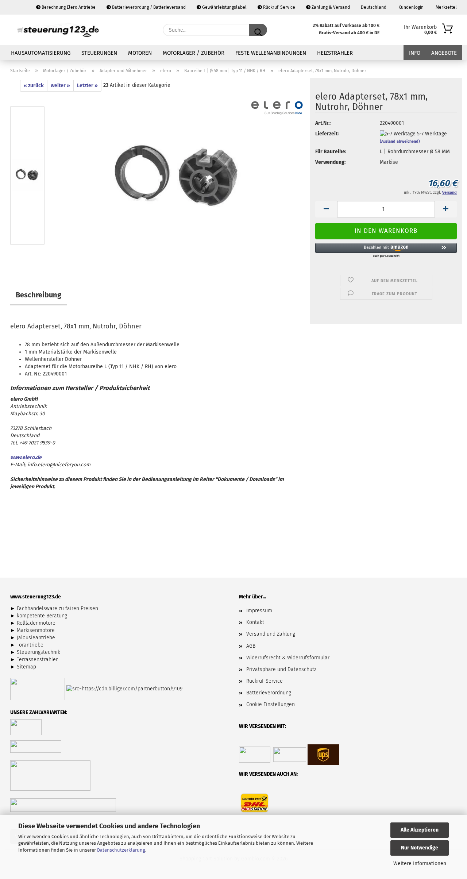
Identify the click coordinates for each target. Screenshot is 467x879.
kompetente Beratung (42, 616)
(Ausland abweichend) (400, 141)
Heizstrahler (335, 53)
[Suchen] (258, 30)
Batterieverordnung (268, 693)
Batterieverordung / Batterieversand (148, 7)
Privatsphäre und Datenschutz (281, 669)
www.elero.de (26, 457)
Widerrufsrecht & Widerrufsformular (287, 658)
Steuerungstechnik (38, 652)
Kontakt (255, 622)
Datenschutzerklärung (121, 850)
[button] (326, 209)
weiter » (60, 85)
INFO (414, 53)
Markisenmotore (36, 630)
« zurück (34, 85)
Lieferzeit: (327, 134)
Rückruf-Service (278, 7)
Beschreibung (38, 294)
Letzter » (87, 85)
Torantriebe (30, 645)
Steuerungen (99, 53)
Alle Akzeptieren (420, 830)
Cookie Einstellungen (270, 704)
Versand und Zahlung (270, 634)
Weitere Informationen (419, 863)
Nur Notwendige (419, 848)
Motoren (140, 53)
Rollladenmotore (36, 623)
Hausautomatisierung (40, 53)
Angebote (444, 53)
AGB (250, 646)
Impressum (259, 611)
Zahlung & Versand (330, 7)
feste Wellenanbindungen (270, 53)
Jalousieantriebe (36, 638)
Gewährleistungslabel (224, 7)
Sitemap (26, 667)
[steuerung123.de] (58, 30)
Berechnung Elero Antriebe (68, 7)
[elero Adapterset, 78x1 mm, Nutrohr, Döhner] (178, 177)
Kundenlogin (410, 7)
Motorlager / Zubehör (193, 53)
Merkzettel (446, 7)
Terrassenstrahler (37, 659)
